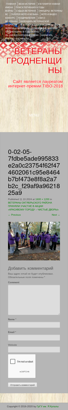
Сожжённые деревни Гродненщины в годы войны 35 (31, 31)
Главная (11, 4)
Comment (13, 282)
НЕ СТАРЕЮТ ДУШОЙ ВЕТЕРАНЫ (37, 25)
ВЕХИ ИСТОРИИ (27, 4)
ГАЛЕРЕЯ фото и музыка (24, 14)
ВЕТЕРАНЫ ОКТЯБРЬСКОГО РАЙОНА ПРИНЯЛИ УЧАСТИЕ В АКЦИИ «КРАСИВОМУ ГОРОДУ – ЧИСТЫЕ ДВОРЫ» (33, 206)
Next (56, 214)
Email (11, 332)
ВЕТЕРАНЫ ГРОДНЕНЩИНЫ (34, 60)
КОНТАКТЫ (23, 38)
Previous (14, 214)
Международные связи (24, 35)
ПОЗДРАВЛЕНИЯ (26, 18)
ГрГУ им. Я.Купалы (48, 406)
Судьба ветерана (26, 11)
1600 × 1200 (42, 199)
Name (11, 319)
